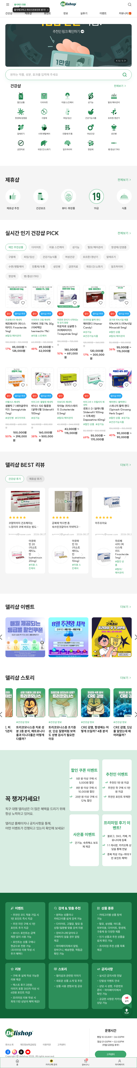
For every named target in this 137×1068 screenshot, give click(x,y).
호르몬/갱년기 (90, 257)
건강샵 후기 (15, 478)
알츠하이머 (117, 266)
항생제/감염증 (118, 247)
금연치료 (73, 266)
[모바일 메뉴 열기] (7, 4)
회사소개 (9, 1044)
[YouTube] (27, 1051)
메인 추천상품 (16, 247)
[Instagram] (14, 1051)
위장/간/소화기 (94, 266)
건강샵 (8, 13)
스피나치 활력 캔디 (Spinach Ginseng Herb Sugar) (120, 409)
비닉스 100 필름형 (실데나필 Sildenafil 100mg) (42, 409)
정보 (65, 13)
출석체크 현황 (20, 4)
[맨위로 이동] (127, 1011)
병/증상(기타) (31, 276)
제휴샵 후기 (35, 478)
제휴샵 (28, 13)
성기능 (75, 247)
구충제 (12, 257)
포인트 (47, 13)
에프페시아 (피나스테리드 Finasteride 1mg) (16, 327)
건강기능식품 (50, 257)
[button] (116, 60)
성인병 (56, 266)
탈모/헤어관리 (95, 247)
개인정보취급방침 (28, 1044)
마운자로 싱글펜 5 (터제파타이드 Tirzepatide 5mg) (67, 330)
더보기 (124, 465)
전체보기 (118, 86)
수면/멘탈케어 (16, 266)
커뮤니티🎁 (125, 13)
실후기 (83, 13)
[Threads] (21, 1051)
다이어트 (36, 247)
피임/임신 (29, 257)
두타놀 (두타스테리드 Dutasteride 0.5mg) (67, 409)
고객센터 (61, 1044)
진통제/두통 (38, 266)
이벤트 (103, 13)
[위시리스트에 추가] (23, 303)
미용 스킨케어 (56, 247)
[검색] (130, 5)
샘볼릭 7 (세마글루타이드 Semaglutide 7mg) (16, 409)
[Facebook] (7, 1051)
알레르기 (111, 257)
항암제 (12, 276)
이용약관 (47, 1044)
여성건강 (70, 257)
